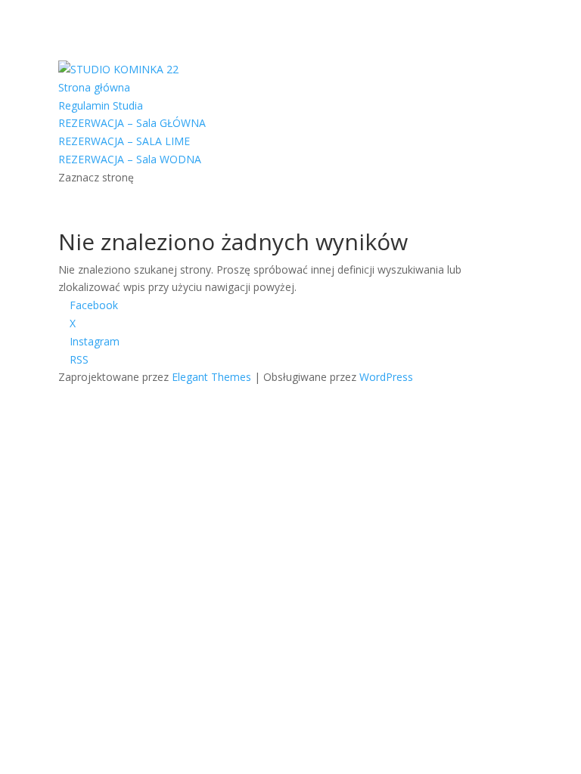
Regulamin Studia (100, 105)
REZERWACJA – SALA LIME (124, 141)
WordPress (386, 377)
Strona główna (94, 87)
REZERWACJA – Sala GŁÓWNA (132, 123)
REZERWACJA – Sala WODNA (129, 159)
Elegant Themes (211, 377)
